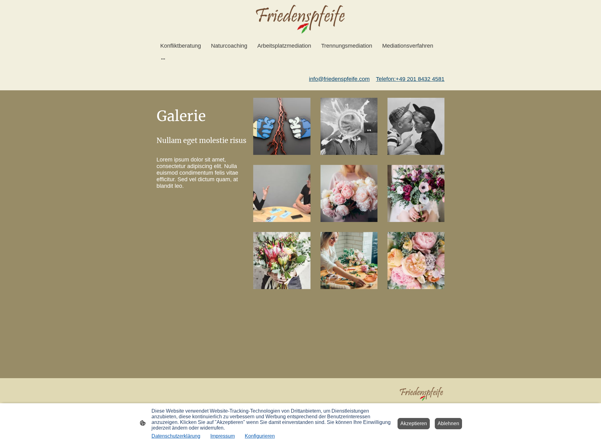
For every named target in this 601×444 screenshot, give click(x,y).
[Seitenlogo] (300, 18)
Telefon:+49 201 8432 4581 (410, 79)
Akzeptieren (413, 423)
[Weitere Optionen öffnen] (163, 58)
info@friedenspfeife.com (339, 79)
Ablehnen (448, 423)
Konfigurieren (260, 436)
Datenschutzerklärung (176, 436)
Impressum (222, 436)
